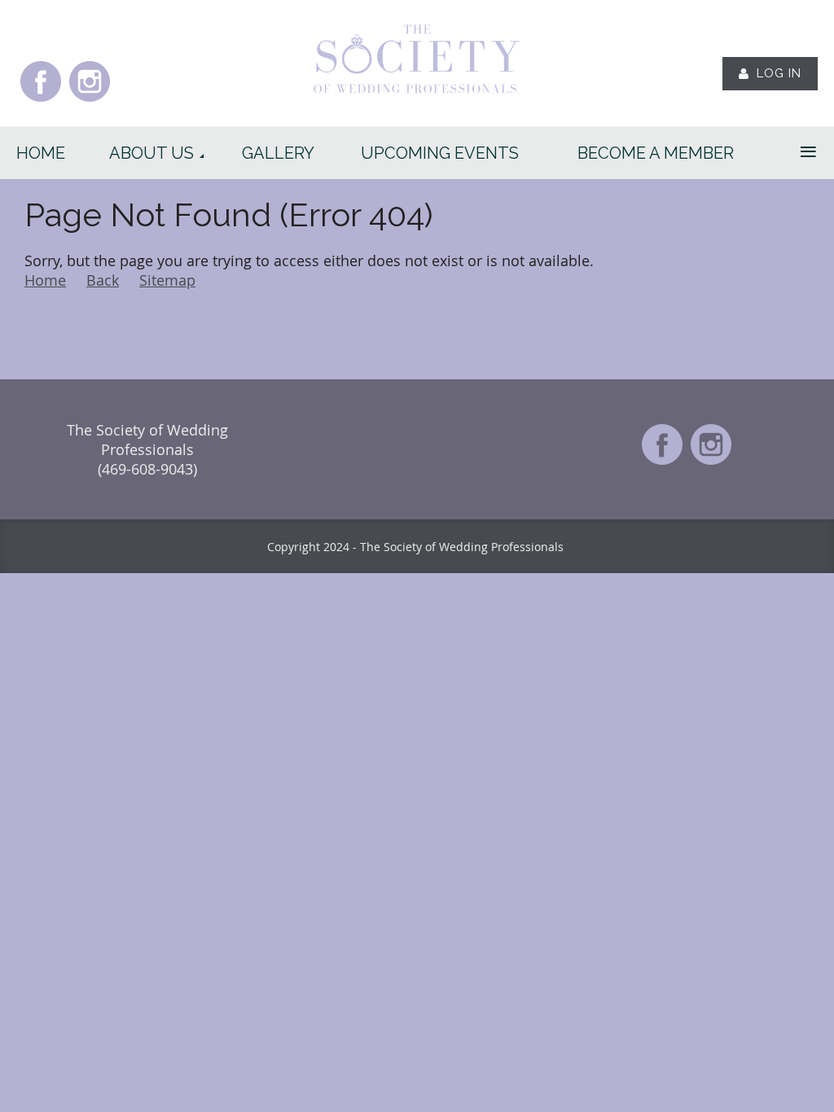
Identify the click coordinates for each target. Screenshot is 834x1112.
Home (45, 280)
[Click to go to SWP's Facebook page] (40, 100)
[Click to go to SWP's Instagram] (89, 100)
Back (102, 280)
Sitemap (167, 280)
